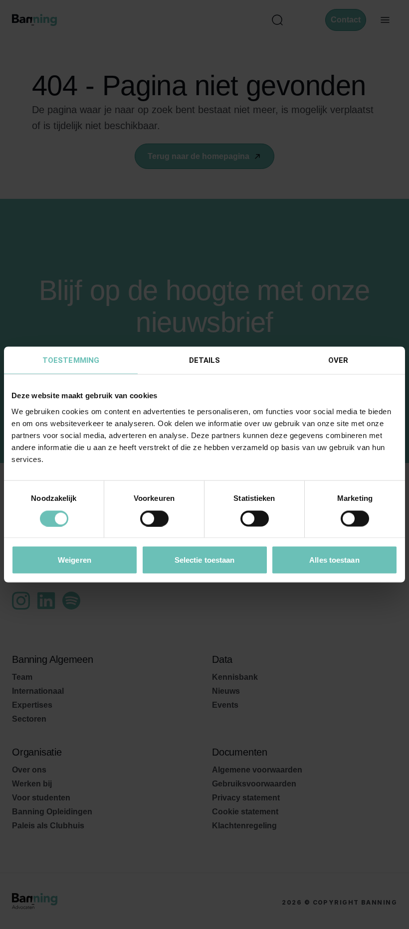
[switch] (154, 518)
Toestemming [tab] (70, 360)
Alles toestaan (334, 560)
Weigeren (74, 560)
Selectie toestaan (205, 560)
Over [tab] (338, 360)
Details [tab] (204, 360)
